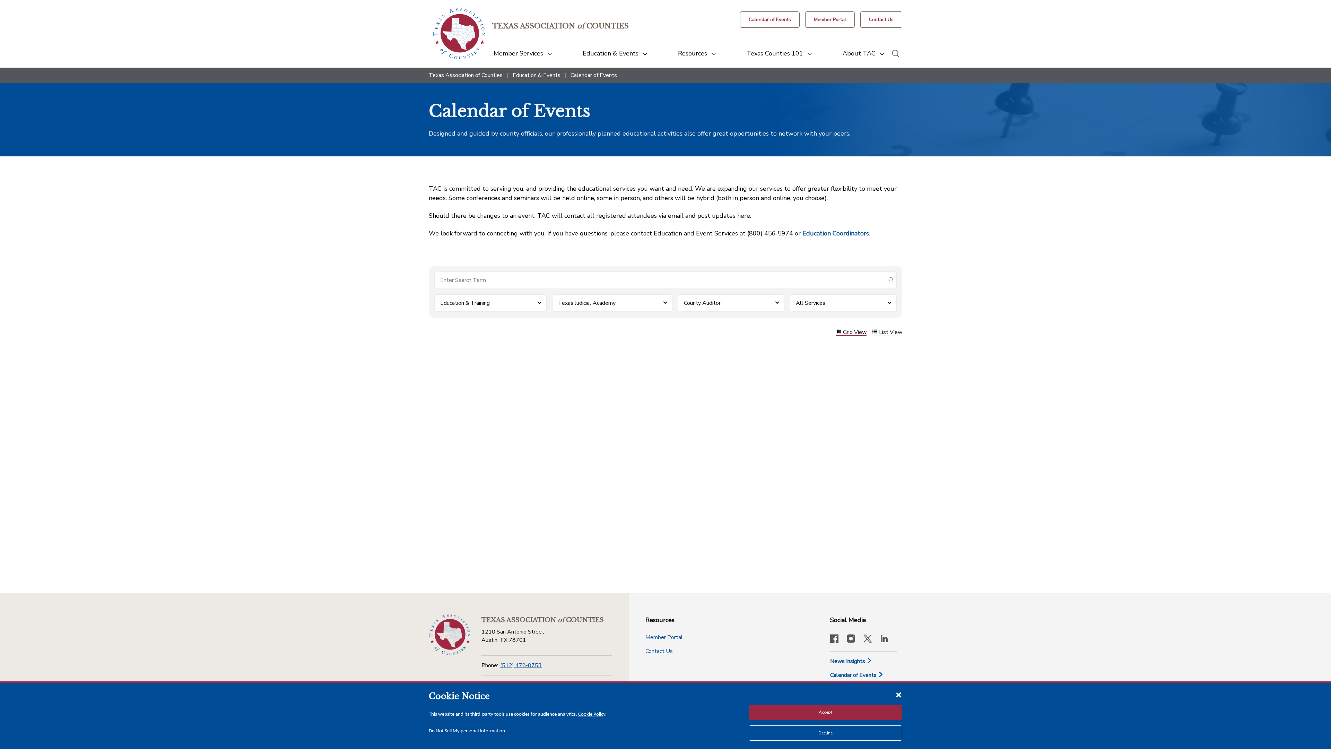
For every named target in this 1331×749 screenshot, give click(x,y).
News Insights (848, 661)
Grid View (855, 332)
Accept (825, 712)
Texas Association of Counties (466, 75)
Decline (825, 733)
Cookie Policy (591, 714)
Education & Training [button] (465, 303)
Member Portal (664, 637)
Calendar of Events (854, 675)
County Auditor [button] (702, 303)
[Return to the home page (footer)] (449, 635)
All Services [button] (810, 303)
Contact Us (659, 651)
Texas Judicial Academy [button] (587, 303)
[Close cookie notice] (898, 694)
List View (890, 332)
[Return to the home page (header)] (459, 33)
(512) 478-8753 (521, 665)
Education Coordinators (835, 233)
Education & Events (536, 75)
